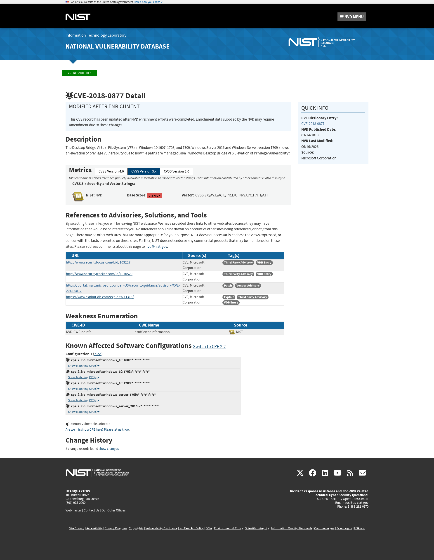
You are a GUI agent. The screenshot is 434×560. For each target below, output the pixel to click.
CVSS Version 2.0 (176, 171)
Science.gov (344, 528)
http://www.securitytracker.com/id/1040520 (99, 274)
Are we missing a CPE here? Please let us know (97, 429)
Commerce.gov (324, 528)
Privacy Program (116, 528)
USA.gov (359, 528)
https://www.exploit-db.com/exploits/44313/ (100, 297)
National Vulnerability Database (118, 46)
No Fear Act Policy (191, 528)
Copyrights (136, 528)
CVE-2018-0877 (312, 123)
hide (97, 354)
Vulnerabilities (79, 73)
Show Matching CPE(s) (82, 366)
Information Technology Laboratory (96, 35)
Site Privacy (76, 528)
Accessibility (94, 528)
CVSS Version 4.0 (111, 171)
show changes (109, 449)
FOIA (209, 528)
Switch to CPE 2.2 (209, 346)
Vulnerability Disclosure (161, 528)
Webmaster (73, 510)
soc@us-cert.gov (356, 502)
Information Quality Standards (291, 528)
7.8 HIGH (154, 195)
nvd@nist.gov (156, 246)
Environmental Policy (228, 528)
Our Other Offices (113, 510)
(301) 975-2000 (75, 502)
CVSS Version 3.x (143, 171)
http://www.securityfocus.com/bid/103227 (98, 262)
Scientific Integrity (257, 528)
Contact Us (91, 510)
